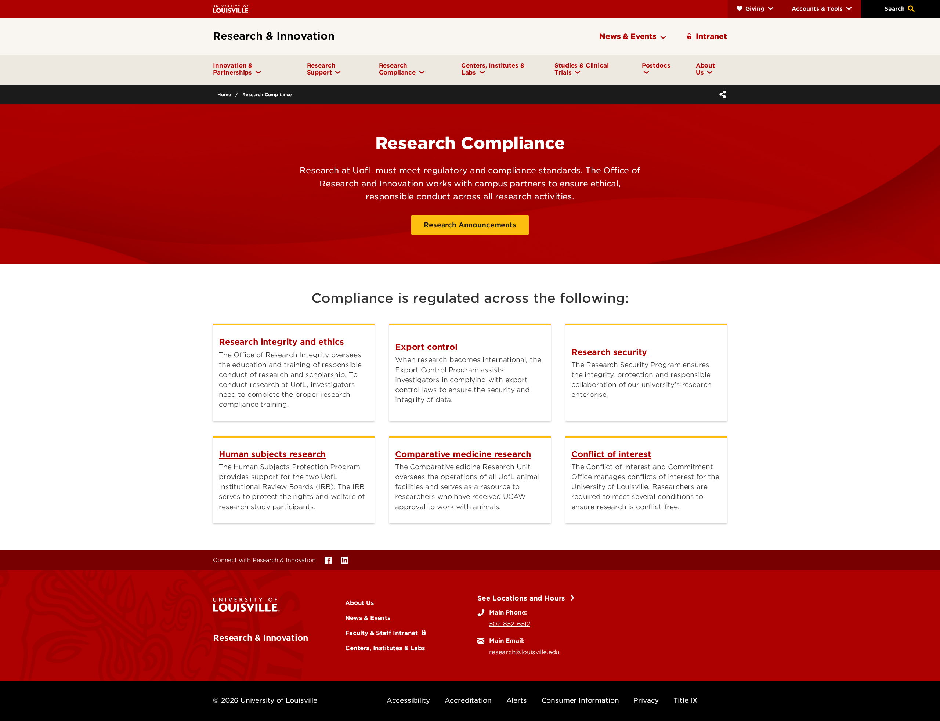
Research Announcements (470, 225)
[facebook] (328, 560)
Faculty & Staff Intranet (381, 633)
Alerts (516, 700)
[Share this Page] (721, 94)
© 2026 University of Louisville (265, 700)
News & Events (368, 618)
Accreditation (468, 700)
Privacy (646, 700)
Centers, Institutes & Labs (385, 648)
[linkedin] (344, 560)
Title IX (685, 700)
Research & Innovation (260, 637)
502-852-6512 (509, 623)
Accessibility (408, 700)
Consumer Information (580, 700)
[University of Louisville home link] (231, 8)
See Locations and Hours (522, 598)
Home (224, 94)
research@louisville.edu (524, 652)
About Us (359, 602)
